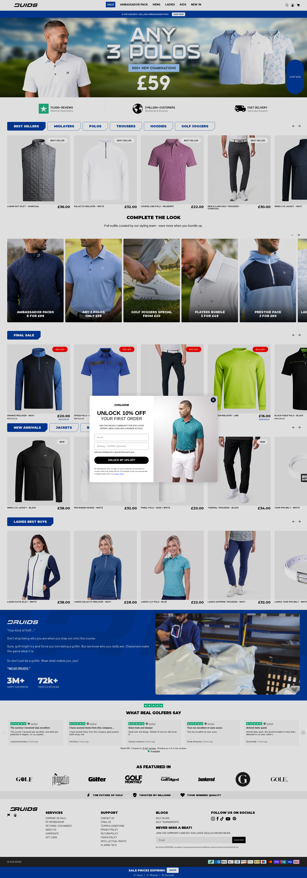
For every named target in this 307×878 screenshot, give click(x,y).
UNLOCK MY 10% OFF (121, 460)
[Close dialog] (213, 399)
